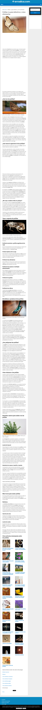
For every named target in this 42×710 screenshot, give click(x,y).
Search (35, 12)
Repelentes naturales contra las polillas (7, 585)
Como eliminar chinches (7, 685)
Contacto (3, 699)
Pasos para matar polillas (6, 621)
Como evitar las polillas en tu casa (20, 609)
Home (5, 9)
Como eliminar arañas (6, 683)
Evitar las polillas (6, 654)
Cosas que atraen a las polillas (20, 632)
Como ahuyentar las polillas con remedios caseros (7, 597)
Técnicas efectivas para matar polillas (8, 561)
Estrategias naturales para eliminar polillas (20, 585)
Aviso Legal (4, 704)
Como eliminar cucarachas (7, 676)
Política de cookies (5, 702)
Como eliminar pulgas (6, 681)
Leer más (24, 708)
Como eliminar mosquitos (7, 678)
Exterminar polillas (19, 654)
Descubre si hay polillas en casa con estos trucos (7, 549)
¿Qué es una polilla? (7, 643)
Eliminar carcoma (5, 672)
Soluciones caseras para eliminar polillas (20, 561)
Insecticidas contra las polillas (7, 666)
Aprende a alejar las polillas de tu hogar (19, 597)
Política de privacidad (6, 701)
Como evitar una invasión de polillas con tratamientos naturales (7, 573)
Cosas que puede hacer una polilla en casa (7, 632)
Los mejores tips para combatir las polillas (20, 573)
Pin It (3, 691)
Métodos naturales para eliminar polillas (7, 609)
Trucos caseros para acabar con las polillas (20, 549)
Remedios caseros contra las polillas (19, 644)
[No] (40, 707)
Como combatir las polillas (19, 621)
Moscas (3, 674)
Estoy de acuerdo (19, 708)
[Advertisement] (14, 40)
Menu (2, 4)
